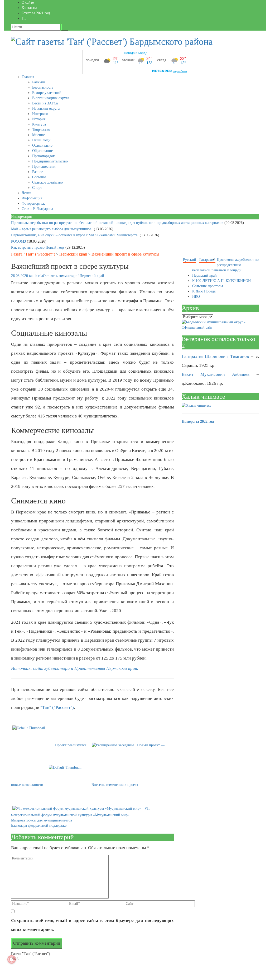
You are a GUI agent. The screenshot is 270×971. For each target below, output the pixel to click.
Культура (39, 124)
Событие (39, 177)
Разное (37, 172)
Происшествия (43, 167)
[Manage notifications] (11, 959)
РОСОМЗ (19, 241)
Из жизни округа (46, 108)
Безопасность (42, 87)
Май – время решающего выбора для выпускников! (52, 229)
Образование (42, 151)
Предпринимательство (50, 161)
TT (24, 18)
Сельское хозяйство (47, 182)
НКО (196, 297)
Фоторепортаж (33, 203)
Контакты (29, 8)
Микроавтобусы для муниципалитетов (41, 820)
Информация (32, 198)
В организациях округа (50, 98)
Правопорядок (43, 156)
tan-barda (36, 276)
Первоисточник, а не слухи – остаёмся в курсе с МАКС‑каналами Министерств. (75, 235)
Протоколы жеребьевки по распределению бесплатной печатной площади (225, 265)
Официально (42, 145)
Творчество (41, 130)
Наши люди (41, 140)
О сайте (28, 2)
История (38, 119)
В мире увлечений (46, 93)
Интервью (40, 114)
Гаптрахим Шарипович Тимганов (215, 356)
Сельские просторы (207, 286)
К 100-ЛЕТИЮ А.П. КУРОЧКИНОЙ (221, 281)
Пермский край (73, 254)
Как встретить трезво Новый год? (38, 247)
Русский (189, 260)
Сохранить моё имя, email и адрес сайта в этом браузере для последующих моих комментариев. (92, 925)
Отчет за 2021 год (36, 13)
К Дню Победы (204, 291)
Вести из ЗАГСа (45, 103)
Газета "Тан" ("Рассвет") (33, 254)
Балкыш (38, 82)
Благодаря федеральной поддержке (38, 826)
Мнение (38, 135)
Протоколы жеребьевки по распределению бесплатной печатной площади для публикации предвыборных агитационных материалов (117, 223)
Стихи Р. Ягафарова (37, 209)
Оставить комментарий (61, 276)
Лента (26, 193)
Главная (28, 77)
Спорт (37, 188)
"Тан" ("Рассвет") (57, 707)
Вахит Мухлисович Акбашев (215, 374)
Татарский (207, 260)
